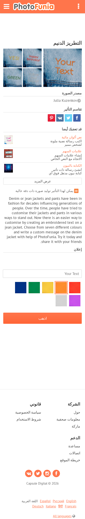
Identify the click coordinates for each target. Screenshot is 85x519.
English (71, 501)
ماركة (76, 426)
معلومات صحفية (68, 419)
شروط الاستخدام (29, 419)
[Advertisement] (42, 25)
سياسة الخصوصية (28, 412)
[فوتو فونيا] (33, 6)
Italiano (51, 506)
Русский (58, 501)
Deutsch (38, 506)
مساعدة (74, 446)
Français (70, 506)
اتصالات (74, 453)
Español (45, 501)
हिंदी (60, 506)
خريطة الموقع (70, 460)
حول (77, 412)
